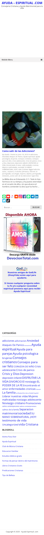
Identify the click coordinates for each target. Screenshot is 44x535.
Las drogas (15, 174)
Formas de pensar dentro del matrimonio (20, 461)
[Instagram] (20, 197)
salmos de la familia (10, 409)
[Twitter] (4, 202)
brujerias (14, 159)
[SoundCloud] (16, 197)
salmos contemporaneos (28, 406)
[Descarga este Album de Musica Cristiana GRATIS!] (22, 260)
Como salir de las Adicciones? (18, 151)
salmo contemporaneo (10, 406)
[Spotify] (4, 197)
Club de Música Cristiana (12, 446)
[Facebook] (24, 197)
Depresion (10, 163)
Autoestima (27, 345)
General (38, 389)
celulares (10, 171)
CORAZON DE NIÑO (24, 366)
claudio (6, 154)
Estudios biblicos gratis (12, 456)
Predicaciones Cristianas (12, 470)
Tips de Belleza (8, 475)
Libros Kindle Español (31, 393)
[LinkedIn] (36, 197)
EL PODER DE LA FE (21, 383)
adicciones (34, 154)
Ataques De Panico (16, 157)
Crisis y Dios (10, 374)
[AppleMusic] (12, 197)
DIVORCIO (15, 381)
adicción (37, 169)
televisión (5, 176)
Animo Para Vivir (9, 436)
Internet (32, 171)
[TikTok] (8, 202)
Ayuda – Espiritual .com (22, 3)
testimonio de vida (14, 420)
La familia (8, 392)
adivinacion (20, 340)
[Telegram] (32, 197)
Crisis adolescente (18, 161)
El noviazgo (29, 381)
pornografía (36, 174)
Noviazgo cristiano (13, 403)
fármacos (25, 171)
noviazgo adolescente (29, 399)
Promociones (33, 403)
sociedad (21, 167)
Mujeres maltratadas (9, 167)
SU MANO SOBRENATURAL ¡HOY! (17, 168)
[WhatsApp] (28, 197)
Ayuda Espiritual (9, 441)
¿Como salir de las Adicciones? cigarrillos (24, 176)
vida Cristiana (23, 169)
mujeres (23, 174)
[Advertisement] (22, 34)
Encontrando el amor (13, 165)
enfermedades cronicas (30, 165)
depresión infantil (21, 163)
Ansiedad (5, 157)
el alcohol (18, 171)
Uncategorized (10, 424)
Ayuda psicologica (25, 353)
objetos (29, 174)
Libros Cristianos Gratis (12, 465)
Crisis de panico (31, 161)
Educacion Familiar (10, 451)
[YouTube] (8, 197)
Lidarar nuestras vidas (15, 396)
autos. (4, 171)
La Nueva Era (20, 393)
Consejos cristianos (25, 159)
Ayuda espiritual (29, 157)
